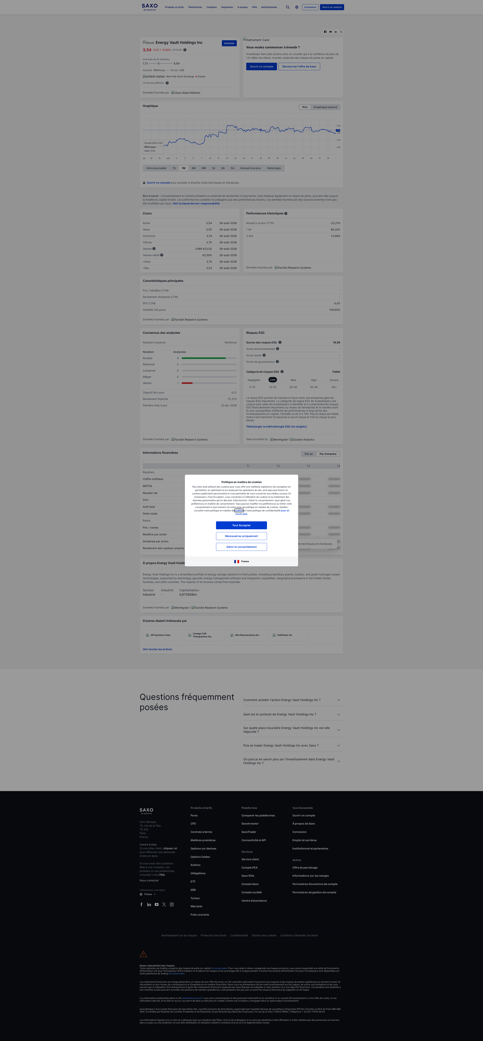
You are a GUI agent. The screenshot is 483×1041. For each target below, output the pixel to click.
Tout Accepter (241, 525)
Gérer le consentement (241, 546)
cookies (239, 510)
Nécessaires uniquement (241, 536)
